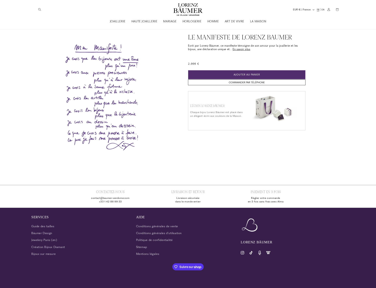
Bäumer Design (41, 233)
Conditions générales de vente (157, 226)
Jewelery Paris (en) (44, 240)
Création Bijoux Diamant (48, 247)
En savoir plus (241, 49)
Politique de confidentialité (154, 240)
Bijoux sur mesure (43, 254)
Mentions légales (147, 254)
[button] (39, 9)
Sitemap (141, 247)
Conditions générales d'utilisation (159, 233)
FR (318, 9)
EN (323, 9)
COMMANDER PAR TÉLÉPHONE (247, 82)
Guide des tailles (42, 226)
